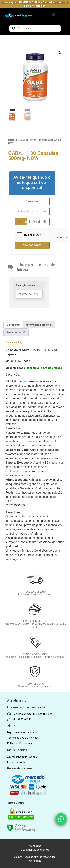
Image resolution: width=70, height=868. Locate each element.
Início (11, 139)
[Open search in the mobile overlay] (35, 28)
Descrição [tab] (13, 324)
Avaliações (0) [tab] (16, 332)
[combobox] (21, 221)
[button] (53, 14)
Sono (25, 139)
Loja (18, 139)
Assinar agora (32, 245)
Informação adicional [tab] (38, 324)
